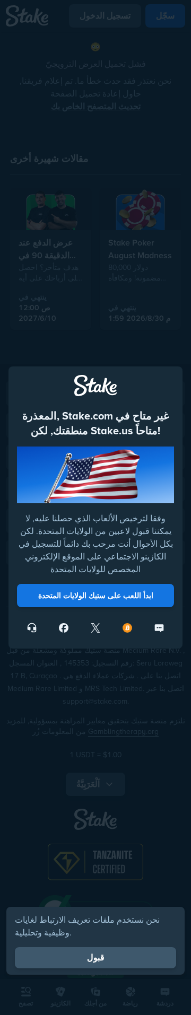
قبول (96, 957)
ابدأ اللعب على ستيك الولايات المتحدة (95, 595)
